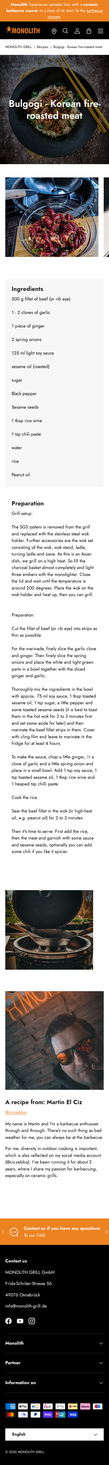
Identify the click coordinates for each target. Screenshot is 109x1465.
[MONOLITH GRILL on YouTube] (20, 1321)
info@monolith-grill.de (26, 1306)
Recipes (42, 47)
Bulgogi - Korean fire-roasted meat (77, 47)
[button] (89, 31)
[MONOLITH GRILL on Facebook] (8, 1321)
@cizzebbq (16, 1112)
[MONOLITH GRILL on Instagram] (32, 1321)
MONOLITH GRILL (18, 47)
